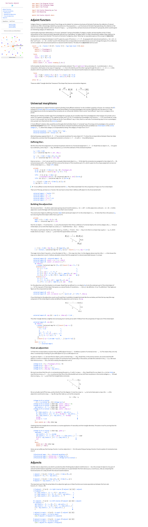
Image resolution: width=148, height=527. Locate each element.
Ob (50, 220)
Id (41, 56)
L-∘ (51, 200)
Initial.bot (52, 456)
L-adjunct (36, 474)
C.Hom (48, 156)
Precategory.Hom (45, 177)
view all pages (12, 25)
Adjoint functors (7, 9)
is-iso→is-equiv (53, 514)
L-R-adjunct (37, 489)
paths (61, 431)
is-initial (43, 402)
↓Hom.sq (84, 294)
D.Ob (43, 151)
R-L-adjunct (37, 501)
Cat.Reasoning (41, 12)
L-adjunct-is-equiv (39, 512)
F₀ (52, 75)
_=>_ (44, 61)
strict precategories (51, 109)
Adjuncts (5, 17)
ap (35, 263)
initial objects (101, 125)
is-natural (56, 262)
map (58, 158)
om (44, 422)
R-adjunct (36, 479)
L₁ (34, 181)
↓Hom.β (62, 260)
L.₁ (49, 407)
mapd (60, 213)
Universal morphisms (8, 11)
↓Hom (45, 446)
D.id (73, 75)
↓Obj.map (47, 369)
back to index (12, 24)
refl (46, 432)
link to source (12, 27)
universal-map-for (44, 153)
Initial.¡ (42, 250)
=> (44, 56)
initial (111, 372)
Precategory (46, 49)
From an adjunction (9, 16)
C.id (73, 76)
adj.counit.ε (39, 407)
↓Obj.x (47, 365)
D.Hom (54, 181)
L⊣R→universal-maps (39, 454)
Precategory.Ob (67, 170)
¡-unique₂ (39, 265)
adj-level (73, 46)
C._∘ (60, 339)
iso (36, 516)
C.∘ (58, 76)
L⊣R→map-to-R (37, 364)
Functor (45, 46)
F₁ (60, 75)
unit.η (66, 75)
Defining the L (7, 12)
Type (67, 46)
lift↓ (52, 165)
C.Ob (49, 131)
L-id (52, 198)
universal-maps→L (39, 193)
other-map (54, 404)
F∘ (48, 56)
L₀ (34, 151)
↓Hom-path (38, 432)
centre (61, 404)
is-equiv (57, 512)
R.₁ (75, 265)
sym (66, 294)
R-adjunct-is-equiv (39, 519)
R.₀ (54, 156)
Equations (5, 21)
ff (114, 107)
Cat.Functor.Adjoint (43, 15)
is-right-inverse (55, 489)
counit (37, 58)
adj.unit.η (55, 369)
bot (54, 153)
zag (36, 76)
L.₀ (52, 367)
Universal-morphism (39, 131)
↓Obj (48, 422)
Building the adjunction (10, 14)
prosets (40, 109)
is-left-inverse (55, 501)
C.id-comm (51, 339)
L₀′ (34, 156)
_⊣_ (38, 46)
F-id (47, 198)
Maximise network (12, 57)
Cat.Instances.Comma (47, 5)
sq (44, 267)
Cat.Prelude (44, 7)
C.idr (70, 294)
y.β (57, 436)
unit (36, 56)
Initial (53, 133)
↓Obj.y (58, 153)
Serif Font (12, 21)
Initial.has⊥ (53, 458)
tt (51, 365)
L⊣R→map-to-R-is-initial (41, 400)
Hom (49, 248)
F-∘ (47, 200)
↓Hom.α (67, 404)
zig (36, 75)
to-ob (36, 170)
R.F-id (70, 339)
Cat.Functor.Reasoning (44, 10)
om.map (58, 412)
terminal (54, 121)
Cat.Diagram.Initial (47, 3)
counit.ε (47, 75)
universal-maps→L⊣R (39, 258)
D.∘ (58, 75)
